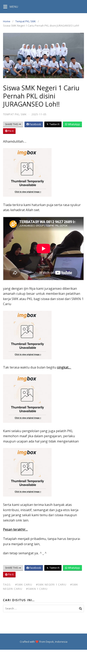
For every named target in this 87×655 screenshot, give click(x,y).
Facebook (35, 124)
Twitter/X (54, 124)
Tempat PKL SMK (25, 21)
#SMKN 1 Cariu (37, 589)
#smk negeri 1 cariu (51, 584)
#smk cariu (23, 584)
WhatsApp (73, 124)
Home (6, 21)
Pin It (10, 131)
